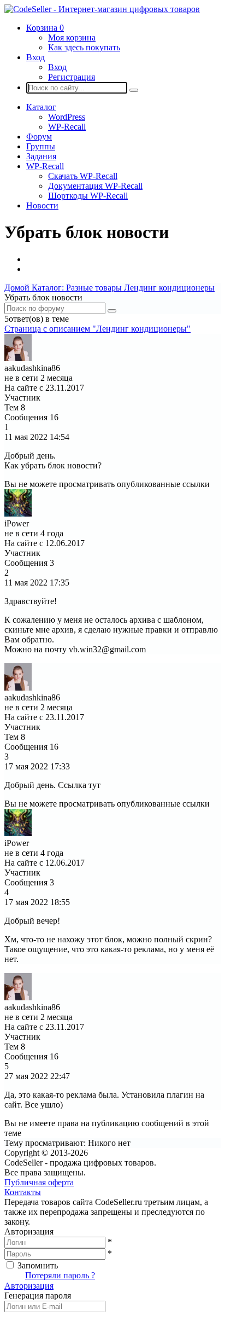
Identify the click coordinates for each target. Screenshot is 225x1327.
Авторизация (29, 1285)
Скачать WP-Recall (82, 176)
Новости (42, 205)
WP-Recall (67, 126)
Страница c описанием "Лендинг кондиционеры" (97, 328)
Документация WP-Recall (95, 185)
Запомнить (37, 1265)
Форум (39, 136)
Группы (40, 146)
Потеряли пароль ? (60, 1275)
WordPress (66, 116)
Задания (41, 156)
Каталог (41, 107)
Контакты (22, 1192)
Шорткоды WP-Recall (88, 195)
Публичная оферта (39, 1182)
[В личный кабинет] (18, 358)
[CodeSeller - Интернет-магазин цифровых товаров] (102, 9)
